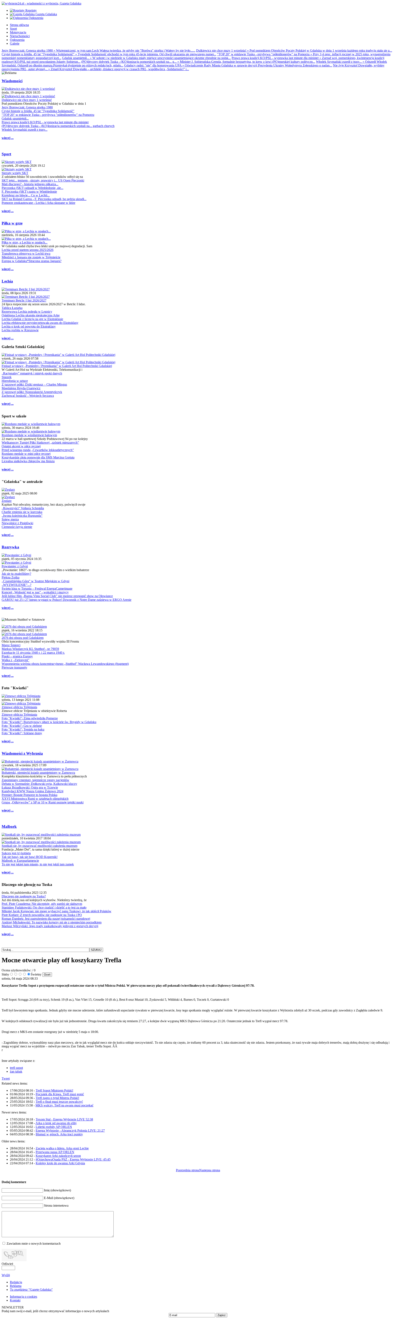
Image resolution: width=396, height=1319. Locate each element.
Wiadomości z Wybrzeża (22, 753)
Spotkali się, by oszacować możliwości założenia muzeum (39, 845)
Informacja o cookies (23, 1296)
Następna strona (209, 1170)
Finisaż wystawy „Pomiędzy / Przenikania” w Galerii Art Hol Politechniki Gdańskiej (57, 366)
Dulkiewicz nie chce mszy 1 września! (27, 100)
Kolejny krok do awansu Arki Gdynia (60, 1163)
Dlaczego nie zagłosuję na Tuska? (24, 896)
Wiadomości (12, 81)
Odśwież (7, 1264)
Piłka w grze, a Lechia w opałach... (24, 242)
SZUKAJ (96, 949)
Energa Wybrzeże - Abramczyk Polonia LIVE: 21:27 (70, 1130)
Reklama (15, 1286)
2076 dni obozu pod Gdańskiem (23, 637)
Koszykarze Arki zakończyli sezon (58, 1155)
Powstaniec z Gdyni (15, 566)
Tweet (6, 1078)
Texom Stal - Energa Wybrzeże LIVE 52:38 (64, 1119)
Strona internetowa (56, 1205)
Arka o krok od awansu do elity (56, 1123)
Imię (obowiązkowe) (57, 1190)
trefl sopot (16, 1067)
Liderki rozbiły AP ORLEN (54, 1127)
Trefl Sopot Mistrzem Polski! (54, 1090)
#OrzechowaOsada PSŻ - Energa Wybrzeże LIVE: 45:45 (73, 1159)
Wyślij (6, 1275)
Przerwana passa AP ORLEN (55, 1152)
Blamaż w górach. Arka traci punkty (59, 1134)
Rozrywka (10, 547)
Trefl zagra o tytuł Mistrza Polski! (57, 1098)
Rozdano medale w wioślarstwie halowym (29, 435)
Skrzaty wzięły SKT (15, 173)
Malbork (9, 826)
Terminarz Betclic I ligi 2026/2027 (24, 300)
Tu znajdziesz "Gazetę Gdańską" (31, 1289)
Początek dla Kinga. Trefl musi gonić (60, 1094)
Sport (6, 154)
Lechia (7, 281)
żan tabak (16, 1071)
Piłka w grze (12, 223)
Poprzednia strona (187, 1170)
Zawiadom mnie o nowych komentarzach (34, 1243)
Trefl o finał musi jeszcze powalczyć (59, 1101)
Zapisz (222, 1315)
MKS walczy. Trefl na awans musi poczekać (64, 1105)
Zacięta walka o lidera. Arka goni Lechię (62, 1148)
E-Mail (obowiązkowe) (59, 1198)
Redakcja (16, 1282)
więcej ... (8, 138)
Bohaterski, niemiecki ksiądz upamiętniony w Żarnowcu (38, 772)
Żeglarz (7, 501)
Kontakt (15, 1300)
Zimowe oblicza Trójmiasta (19, 707)
